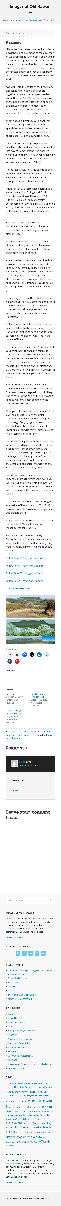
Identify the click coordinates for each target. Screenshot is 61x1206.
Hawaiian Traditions (17, 1068)
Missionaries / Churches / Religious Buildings (29, 1064)
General (12, 1051)
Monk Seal (10, 1127)
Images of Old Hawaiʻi (31, 6)
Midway (48, 1123)
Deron (22, 761)
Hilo (26, 1107)
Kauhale (12, 990)
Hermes (19, 1107)
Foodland (12, 986)
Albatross (10, 1083)
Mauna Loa (38, 1123)
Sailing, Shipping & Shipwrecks (22, 1030)
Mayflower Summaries (19, 1043)
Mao (24, 1123)
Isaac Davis (12, 1111)
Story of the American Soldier (22, 994)
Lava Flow (16, 1119)
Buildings (12, 1059)
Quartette (10, 1142)
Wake (8, 1145)
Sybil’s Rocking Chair (18, 978)
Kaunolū (10, 694)
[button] (30, 606)
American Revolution (18, 1047)
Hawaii (48, 735)
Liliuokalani (14, 1123)
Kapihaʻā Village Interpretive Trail (14, 712)
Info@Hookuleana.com (17, 937)
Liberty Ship (34, 1119)
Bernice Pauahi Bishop (28, 1087)
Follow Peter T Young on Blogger (24, 580)
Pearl (33, 1137)
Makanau (15, 738)
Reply (15, 790)
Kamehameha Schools (35, 1115)
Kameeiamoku (14, 1115)
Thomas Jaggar (22, 1141)
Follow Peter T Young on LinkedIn (25, 573)
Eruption (10, 1095)
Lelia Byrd (25, 1119)
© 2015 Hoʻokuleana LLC (19, 588)
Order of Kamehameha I (20, 998)
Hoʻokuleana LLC (14, 1160)
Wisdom (14, 1145)
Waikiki (46, 1141)
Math (29, 1123)
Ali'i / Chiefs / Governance (30, 731)
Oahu (10, 1132)
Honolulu (47, 1107)
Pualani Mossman (43, 1137)
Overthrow (13, 982)
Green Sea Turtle (20, 1101)
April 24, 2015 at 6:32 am (29, 765)
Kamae (39, 1111)
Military (11, 1014)
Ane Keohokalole (31, 1083)
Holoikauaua (35, 1107)
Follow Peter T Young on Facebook (25, 558)
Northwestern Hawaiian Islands (33, 1127)
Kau (8, 738)
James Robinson (28, 1111)
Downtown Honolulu (34, 1091)
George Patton (31, 1095)
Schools (12, 1026)
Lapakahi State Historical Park (37, 695)
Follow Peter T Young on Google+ (25, 565)
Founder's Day (20, 1095)
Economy (12, 1034)
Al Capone (19, 1084)
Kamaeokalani (47, 1111)
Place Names (23, 735)
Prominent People (17, 1022)
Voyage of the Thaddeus (20, 1039)
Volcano (35, 1141)
